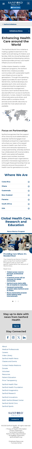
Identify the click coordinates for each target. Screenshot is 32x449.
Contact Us (15, 419)
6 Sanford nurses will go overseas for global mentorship (16, 279)
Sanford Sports (7, 406)
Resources (6, 374)
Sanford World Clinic (10, 403)
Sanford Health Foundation (12, 387)
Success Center (16, 443)
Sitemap (16, 427)
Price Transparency (9, 380)
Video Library (7, 355)
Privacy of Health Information (16, 429)
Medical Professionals (10, 349)
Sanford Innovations (9, 397)
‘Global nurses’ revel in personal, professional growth (15, 273)
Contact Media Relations (11, 365)
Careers (5, 352)
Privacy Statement (16, 430)
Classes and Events (9, 361)
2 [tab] (15, 301)
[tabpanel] (16, 266)
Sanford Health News (10, 358)
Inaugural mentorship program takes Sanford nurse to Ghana (18, 288)
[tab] (16, 182)
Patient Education (9, 377)
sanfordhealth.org (16, 437)
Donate (5, 368)
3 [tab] (18, 301)
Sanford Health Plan (10, 384)
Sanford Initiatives (10, 24)
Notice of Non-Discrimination (16, 434)
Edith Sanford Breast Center (13, 400)
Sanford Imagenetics (10, 390)
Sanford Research (9, 393)
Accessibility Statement (16, 435)
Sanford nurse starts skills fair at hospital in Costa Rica (17, 284)
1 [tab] (12, 301)
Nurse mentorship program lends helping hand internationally (17, 294)
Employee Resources (16, 441)
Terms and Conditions (16, 432)
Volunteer (6, 371)
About (4, 346)
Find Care (16, 7)
